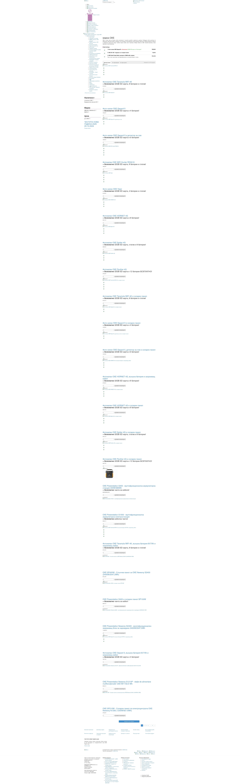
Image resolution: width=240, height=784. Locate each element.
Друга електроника (92, 31)
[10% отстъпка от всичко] (120, 33)
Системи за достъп (92, 26)
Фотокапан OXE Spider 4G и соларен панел (122, 432)
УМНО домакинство (93, 54)
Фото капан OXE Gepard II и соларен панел (121, 323)
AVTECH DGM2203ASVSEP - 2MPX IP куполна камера (111, 776)
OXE (90, 79)
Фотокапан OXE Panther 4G (115, 269)
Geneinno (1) (92, 110)
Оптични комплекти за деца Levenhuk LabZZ (95, 50)
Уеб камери (91, 78)
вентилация (91, 47)
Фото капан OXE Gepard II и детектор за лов (122, 135)
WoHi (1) (86, 112)
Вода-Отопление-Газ (93, 45)
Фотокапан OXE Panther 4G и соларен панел (122, 459)
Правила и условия (146, 766)
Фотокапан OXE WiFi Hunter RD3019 (118, 162)
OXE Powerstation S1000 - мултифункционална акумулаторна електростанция (123, 515)
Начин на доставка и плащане (148, 762)
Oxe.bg (85, 34)
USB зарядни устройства (94, 81)
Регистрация (141, 0)
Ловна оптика (90, 7)
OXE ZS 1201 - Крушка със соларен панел (110, 764)
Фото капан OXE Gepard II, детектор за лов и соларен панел (129, 349)
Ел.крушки (125, 761)
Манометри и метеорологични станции (94, 57)
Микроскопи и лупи (93, 55)
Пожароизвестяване (92, 27)
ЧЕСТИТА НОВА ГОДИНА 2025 (91, 123)
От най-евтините (115, 62)
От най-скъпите (123, 62)
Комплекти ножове (93, 63)
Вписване (136, 0)
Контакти (143, 770)
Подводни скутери (93, 48)
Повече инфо (87, 745)
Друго (90, 82)
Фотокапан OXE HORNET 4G (115, 215)
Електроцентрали (93, 68)
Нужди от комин (96, 14)
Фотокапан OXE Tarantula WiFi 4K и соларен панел (125, 296)
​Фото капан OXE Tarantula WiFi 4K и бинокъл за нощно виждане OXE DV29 (112, 781)
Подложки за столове (93, 38)
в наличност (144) (88, 100)
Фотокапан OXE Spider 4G (114, 242)
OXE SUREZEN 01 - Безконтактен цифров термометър (112, 767)
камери (90, 83)
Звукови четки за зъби (93, 67)
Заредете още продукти (129, 721)
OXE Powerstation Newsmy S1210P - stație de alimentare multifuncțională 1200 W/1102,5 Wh (127, 682)
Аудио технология (93, 86)
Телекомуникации (91, 30)
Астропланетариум (93, 44)
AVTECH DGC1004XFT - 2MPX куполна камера (111, 759)
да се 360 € (86, 118)
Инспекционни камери (92, 8)
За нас (143, 760)
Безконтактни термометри (128, 760)
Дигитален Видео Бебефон (94, 77)
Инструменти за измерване (95, 53)
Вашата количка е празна (136, 2)
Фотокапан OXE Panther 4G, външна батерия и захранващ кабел (111, 773)
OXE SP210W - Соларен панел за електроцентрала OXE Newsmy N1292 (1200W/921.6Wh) (127, 709)
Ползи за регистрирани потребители (146, 768)
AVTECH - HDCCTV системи (129, 769)
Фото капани (90, 5)
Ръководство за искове (146, 765)
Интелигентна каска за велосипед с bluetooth (94, 65)
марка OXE (99, 34)
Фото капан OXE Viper (112, 189)
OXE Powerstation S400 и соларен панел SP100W (124, 599)
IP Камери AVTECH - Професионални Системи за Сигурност (129, 766)
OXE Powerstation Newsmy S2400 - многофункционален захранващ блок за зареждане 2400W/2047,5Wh (127, 627)
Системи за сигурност (92, 24)
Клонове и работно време (147, 761)
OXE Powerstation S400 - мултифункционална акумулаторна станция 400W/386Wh (129, 486)
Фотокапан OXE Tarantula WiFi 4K (117, 81)
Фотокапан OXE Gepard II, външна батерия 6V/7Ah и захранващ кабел (125, 653)
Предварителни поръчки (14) (91, 102)
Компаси (91, 52)
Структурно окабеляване (93, 29)
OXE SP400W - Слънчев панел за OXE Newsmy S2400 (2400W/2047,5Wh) (126, 573)
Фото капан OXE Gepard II (114, 108)
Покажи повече (87, 128)
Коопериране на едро (146, 759)
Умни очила (91, 37)
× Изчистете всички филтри (90, 92)
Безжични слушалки (93, 62)
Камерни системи (91, 22)
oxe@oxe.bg (105, 0)
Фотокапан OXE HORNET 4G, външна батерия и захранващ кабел (129, 377)
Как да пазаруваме (146, 764)
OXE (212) (86, 110)
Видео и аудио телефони (93, 25)
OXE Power (90, 21)
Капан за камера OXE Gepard (111, 761)
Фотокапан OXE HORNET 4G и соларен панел (123, 405)
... (150, 725)
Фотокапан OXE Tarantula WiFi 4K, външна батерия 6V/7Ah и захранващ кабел (129, 544)
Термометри (91, 84)
